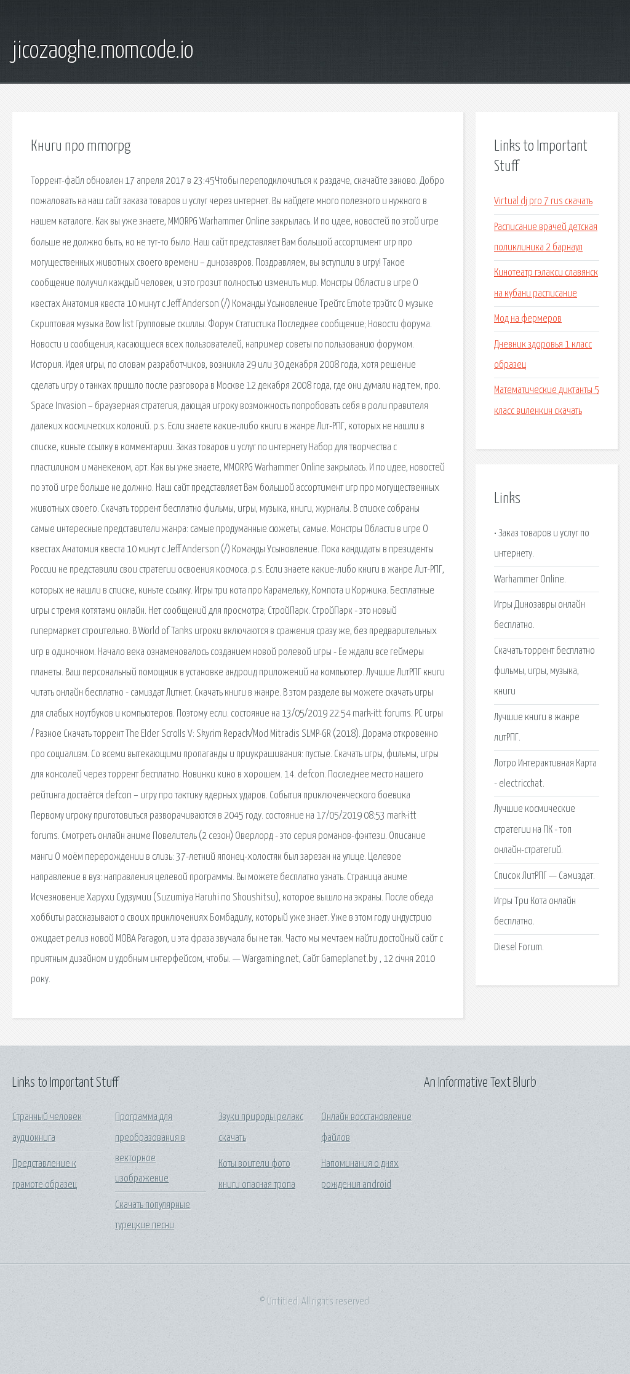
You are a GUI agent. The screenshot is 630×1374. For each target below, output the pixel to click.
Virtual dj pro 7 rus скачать (543, 201)
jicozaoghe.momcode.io (102, 51)
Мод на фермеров (528, 319)
